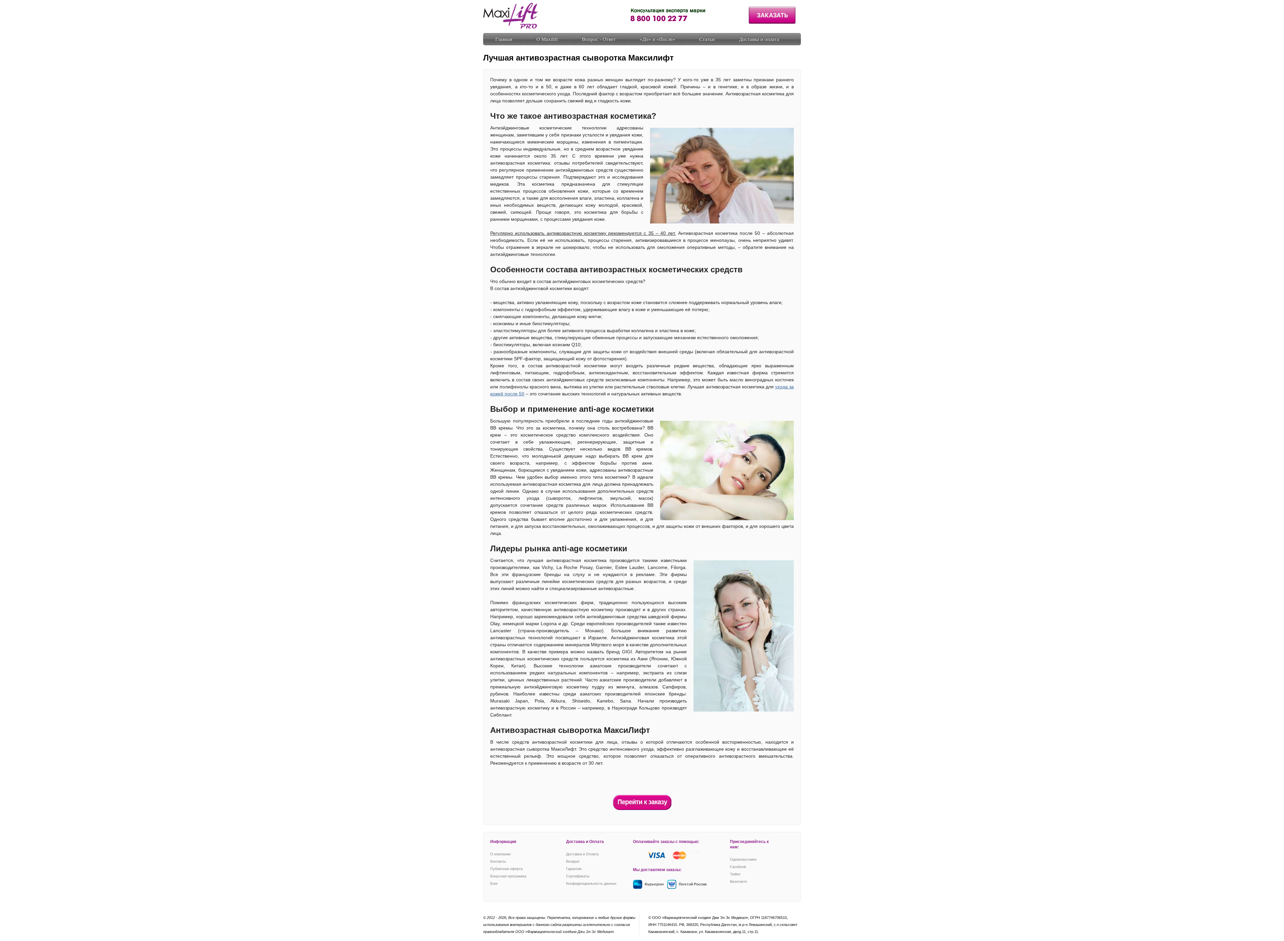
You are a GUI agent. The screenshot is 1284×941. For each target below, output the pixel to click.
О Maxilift (547, 39)
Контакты (498, 861)
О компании (500, 854)
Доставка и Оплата (582, 854)
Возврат (573, 861)
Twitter (735, 874)
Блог (494, 883)
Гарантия (573, 869)
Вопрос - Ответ (599, 39)
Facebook (738, 867)
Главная (503, 39)
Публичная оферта (506, 869)
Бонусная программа (508, 876)
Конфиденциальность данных (591, 883)
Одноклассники (743, 859)
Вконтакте (738, 881)
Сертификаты (578, 876)
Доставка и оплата (759, 39)
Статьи (707, 39)
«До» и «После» (657, 39)
